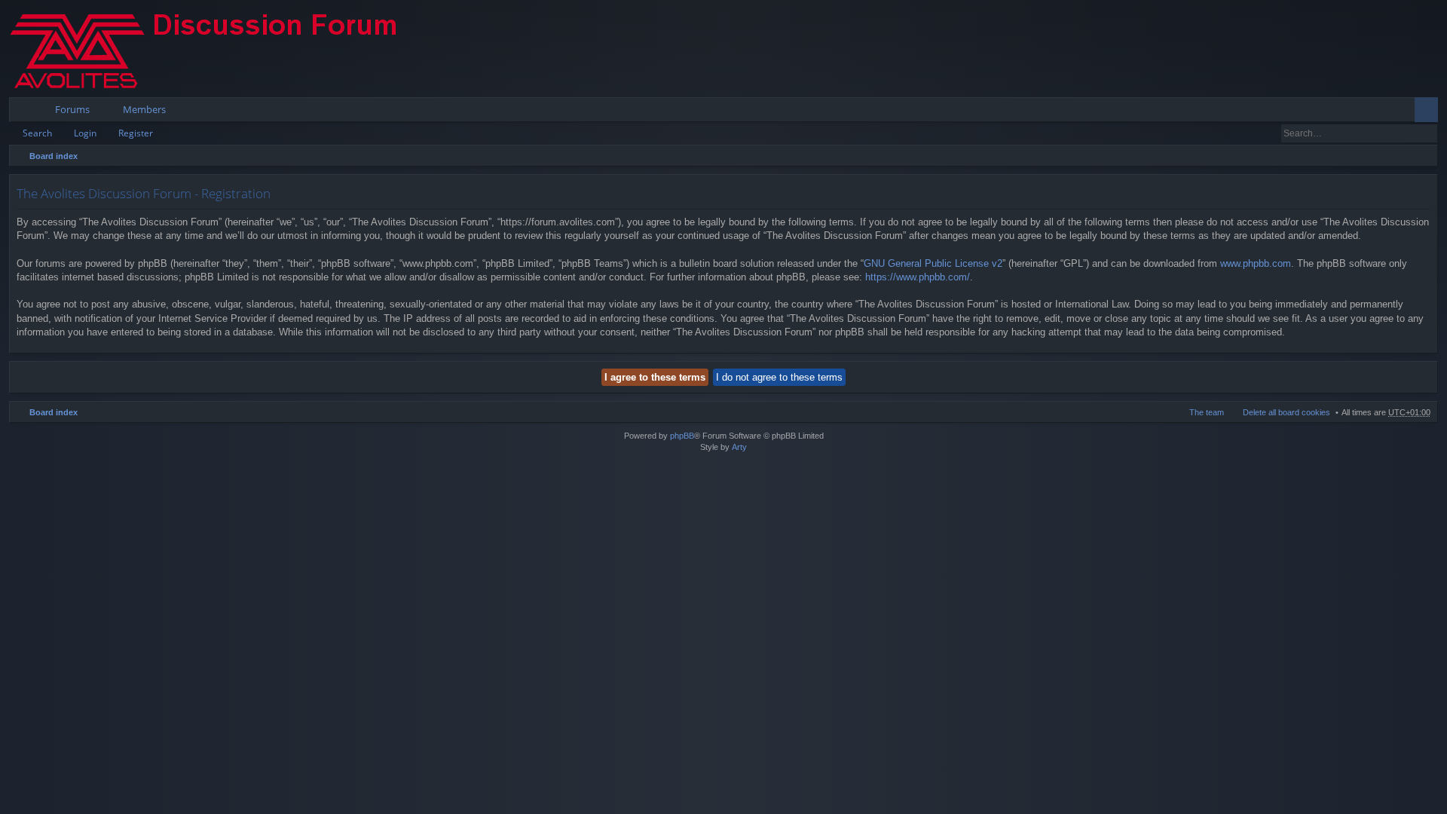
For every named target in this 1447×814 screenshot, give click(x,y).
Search (37, 133)
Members (144, 109)
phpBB (682, 435)
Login (85, 133)
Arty (739, 446)
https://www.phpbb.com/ (917, 277)
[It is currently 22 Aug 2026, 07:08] (1422, 156)
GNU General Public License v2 (933, 263)
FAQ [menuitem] (1384, 112)
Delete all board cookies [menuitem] (1286, 412)
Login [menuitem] (1406, 112)
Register (135, 133)
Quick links (23, 112)
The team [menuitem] (1206, 412)
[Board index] (216, 48)
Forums (72, 109)
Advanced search (1427, 133)
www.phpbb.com (1255, 263)
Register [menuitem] (1429, 112)
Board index (53, 156)
